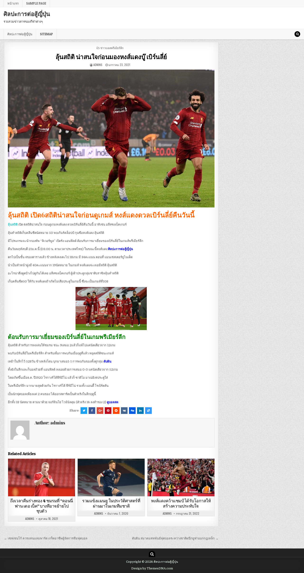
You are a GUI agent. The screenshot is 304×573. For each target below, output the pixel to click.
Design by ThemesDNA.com (152, 568)
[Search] (297, 34)
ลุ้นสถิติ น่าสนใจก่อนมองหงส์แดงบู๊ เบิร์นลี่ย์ (111, 56)
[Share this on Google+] (100, 410)
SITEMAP (46, 34)
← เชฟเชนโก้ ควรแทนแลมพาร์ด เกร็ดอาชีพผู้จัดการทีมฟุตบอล (45, 538)
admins (97, 65)
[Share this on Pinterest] (108, 410)
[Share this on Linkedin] (140, 410)
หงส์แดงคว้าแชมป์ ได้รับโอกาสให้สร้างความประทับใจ (181, 503)
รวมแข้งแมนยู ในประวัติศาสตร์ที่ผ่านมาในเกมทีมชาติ (111, 503)
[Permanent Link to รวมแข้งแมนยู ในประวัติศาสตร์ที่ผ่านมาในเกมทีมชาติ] (111, 478)
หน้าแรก (13, 3)
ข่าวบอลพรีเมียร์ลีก (112, 48)
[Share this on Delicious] (148, 410)
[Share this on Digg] (132, 410)
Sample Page (36, 3)
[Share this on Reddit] (116, 410)
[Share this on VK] (124, 410)
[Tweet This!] (84, 410)
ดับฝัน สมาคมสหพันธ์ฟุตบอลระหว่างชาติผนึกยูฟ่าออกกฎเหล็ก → (175, 538)
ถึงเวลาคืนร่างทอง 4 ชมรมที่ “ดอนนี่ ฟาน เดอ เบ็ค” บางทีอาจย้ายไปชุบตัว (41, 505)
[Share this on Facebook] (92, 410)
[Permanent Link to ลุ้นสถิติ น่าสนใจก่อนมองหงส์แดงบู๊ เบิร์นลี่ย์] (111, 138)
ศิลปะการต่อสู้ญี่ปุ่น (27, 13)
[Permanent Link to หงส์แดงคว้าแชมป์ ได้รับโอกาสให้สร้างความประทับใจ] (180, 478)
